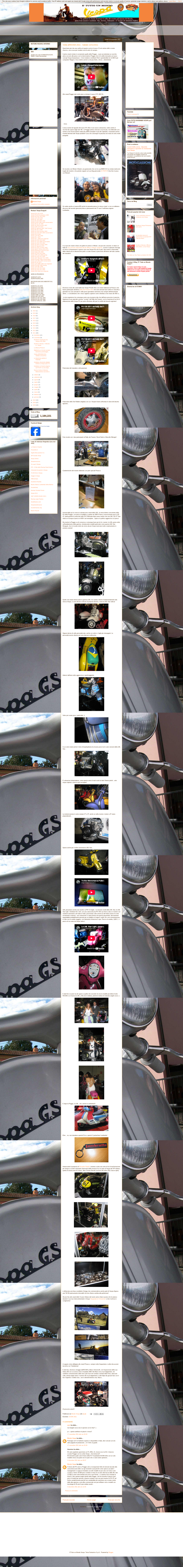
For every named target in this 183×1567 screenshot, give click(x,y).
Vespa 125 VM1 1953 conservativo (41, 261)
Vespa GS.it (34, 493)
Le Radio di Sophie (36, 447)
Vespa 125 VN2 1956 (37, 235)
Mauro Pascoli (35, 510)
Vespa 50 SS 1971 (36, 262)
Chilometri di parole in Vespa (39, 470)
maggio (36, 387)
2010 (34, 400)
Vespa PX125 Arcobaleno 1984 (40, 215)
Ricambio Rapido (84, 1166)
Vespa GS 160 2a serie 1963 (39, 231)
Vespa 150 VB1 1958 (37, 267)
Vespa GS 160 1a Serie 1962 (39, 247)
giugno (36, 384)
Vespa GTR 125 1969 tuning (39, 255)
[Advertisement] (80, 30)
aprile (36, 389)
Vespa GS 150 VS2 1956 (38, 253)
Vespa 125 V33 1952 (37, 218)
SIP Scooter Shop (36, 455)
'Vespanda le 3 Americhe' (97, 1299)
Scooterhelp (34, 487)
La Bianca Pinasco (39, 348)
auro (68, 1425)
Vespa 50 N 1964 (36, 234)
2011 (34, 333)
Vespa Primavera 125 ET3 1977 (40, 250)
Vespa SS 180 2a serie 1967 (39, 225)
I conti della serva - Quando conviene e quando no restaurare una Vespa (139, 148)
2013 (34, 328)
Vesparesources (35, 461)
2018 (34, 315)
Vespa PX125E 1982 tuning (39, 265)
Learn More (172, 1)
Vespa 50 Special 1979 (37, 246)
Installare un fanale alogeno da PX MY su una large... (42, 366)
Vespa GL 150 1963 (36, 219)
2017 (34, 318)
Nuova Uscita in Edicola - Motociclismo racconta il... (42, 370)
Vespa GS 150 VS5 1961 (38, 243)
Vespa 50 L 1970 (36, 237)
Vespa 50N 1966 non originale (39, 271)
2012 (34, 330)
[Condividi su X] (99, 1414)
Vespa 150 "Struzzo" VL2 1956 (39, 258)
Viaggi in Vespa (35, 476)
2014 (34, 325)
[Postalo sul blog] (97, 1414)
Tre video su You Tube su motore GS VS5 (139, 255)
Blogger (111, 1552)
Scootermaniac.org (36, 507)
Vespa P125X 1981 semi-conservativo (42, 222)
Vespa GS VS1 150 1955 (38, 216)
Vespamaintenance (36, 505)
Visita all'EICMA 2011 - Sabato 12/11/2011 (40, 354)
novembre (37, 337)
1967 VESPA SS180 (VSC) (38, 496)
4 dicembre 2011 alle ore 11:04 (76, 1487)
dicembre (37, 335)
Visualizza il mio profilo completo (40, 204)
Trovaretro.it (34, 450)
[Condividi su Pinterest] (103, 1414)
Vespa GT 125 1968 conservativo (40, 241)
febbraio (36, 394)
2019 (34, 313)
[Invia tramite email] (95, 1414)
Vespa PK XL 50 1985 (37, 224)
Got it (180, 1)
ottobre (36, 375)
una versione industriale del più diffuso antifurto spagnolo (84, 247)
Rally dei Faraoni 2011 (86, 289)
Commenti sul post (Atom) (95, 1506)
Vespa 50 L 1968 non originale (40, 238)
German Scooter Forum (37, 490)
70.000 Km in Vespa (36, 473)
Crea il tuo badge (45, 426)
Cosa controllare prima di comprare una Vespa (143, 216)
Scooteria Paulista (36, 481)
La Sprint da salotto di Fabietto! (40, 358)
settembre (37, 377)
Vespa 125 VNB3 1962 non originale (41, 264)
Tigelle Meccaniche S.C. (38, 453)
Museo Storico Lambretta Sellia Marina (42, 484)
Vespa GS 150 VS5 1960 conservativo (42, 233)
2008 (34, 405)
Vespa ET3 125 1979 (37, 213)
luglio (36, 382)
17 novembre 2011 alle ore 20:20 (77, 1434)
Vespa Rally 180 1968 (37, 252)
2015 (34, 323)
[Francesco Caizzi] (35, 435)
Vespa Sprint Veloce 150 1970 (39, 249)
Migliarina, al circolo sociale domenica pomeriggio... (42, 350)
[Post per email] (90, 1414)
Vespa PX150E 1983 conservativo (40, 259)
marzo (36, 392)
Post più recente (69, 1500)
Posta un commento (71, 1491)
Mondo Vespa (71, 1438)
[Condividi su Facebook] (101, 1414)
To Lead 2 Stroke (36, 464)
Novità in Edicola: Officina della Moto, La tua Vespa (143, 245)
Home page (91, 1500)
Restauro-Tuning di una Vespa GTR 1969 (41, 340)
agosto (36, 380)
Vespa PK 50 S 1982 (37, 230)
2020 (34, 311)
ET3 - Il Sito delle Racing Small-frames (42, 467)
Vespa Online (35, 458)
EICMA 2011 (73, 1417)
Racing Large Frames (37, 499)
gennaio (36, 397)
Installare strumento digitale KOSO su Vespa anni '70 (42, 363)
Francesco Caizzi (35, 426)
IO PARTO (104, 171)
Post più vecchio (114, 1500)
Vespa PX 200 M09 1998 (38, 221)
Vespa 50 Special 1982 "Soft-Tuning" (41, 228)
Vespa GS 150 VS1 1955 (38, 256)
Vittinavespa (34, 479)
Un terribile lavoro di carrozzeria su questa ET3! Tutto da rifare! (143, 237)
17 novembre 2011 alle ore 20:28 (77, 1445)
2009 (34, 402)
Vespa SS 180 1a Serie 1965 (39, 244)
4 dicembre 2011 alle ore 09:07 (76, 1460)
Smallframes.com (36, 502)
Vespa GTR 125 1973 (37, 227)
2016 (34, 320)
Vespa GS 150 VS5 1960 (38, 240)
